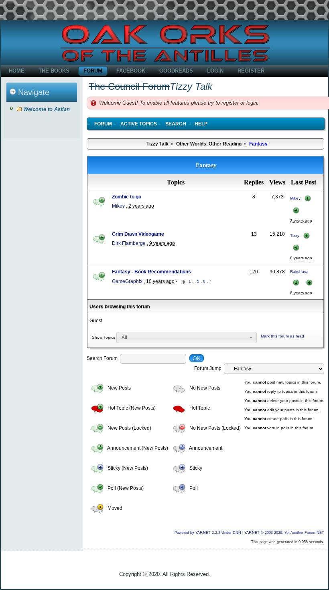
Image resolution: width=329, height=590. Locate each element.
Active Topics (138, 124)
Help (201, 124)
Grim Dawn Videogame (138, 234)
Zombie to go (126, 197)
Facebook (130, 71)
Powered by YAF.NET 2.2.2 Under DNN (208, 533)
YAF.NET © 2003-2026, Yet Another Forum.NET (284, 533)
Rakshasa (299, 271)
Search (175, 124)
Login (215, 71)
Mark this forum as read (282, 336)
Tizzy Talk (157, 144)
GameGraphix (127, 281)
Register (251, 71)
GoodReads (176, 71)
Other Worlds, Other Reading (209, 144)
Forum (92, 71)
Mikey (118, 206)
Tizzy (294, 235)
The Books (54, 71)
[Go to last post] (308, 198)
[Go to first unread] (296, 210)
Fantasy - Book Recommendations (151, 272)
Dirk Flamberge (129, 243)
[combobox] (186, 337)
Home (16, 71)
